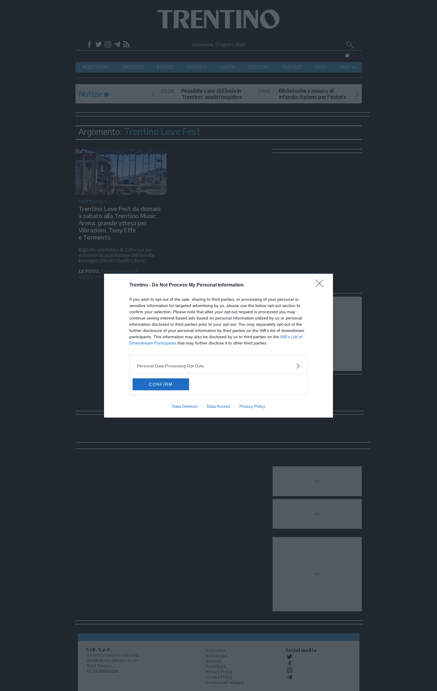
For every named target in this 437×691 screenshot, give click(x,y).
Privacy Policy (252, 406)
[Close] (321, 285)
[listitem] (218, 366)
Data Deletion (185, 406)
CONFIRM (161, 384)
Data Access (218, 406)
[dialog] (218, 346)
